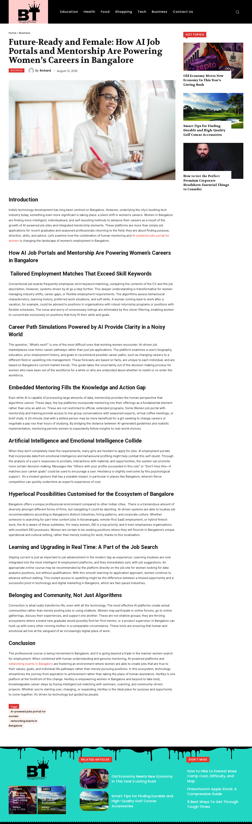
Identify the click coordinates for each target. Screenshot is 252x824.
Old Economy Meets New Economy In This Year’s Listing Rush (203, 80)
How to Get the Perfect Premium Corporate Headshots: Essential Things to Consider (206, 182)
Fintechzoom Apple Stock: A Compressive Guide (212, 791)
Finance (18, 789)
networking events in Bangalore (31, 664)
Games (46, 789)
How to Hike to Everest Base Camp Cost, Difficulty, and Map (212, 776)
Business (24, 33)
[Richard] (31, 70)
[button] (237, 12)
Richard (45, 70)
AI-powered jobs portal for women (27, 714)
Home (13, 33)
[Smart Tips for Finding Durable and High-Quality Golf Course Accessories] (213, 111)
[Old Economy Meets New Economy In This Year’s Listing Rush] (213, 61)
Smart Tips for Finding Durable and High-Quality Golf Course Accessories (204, 130)
